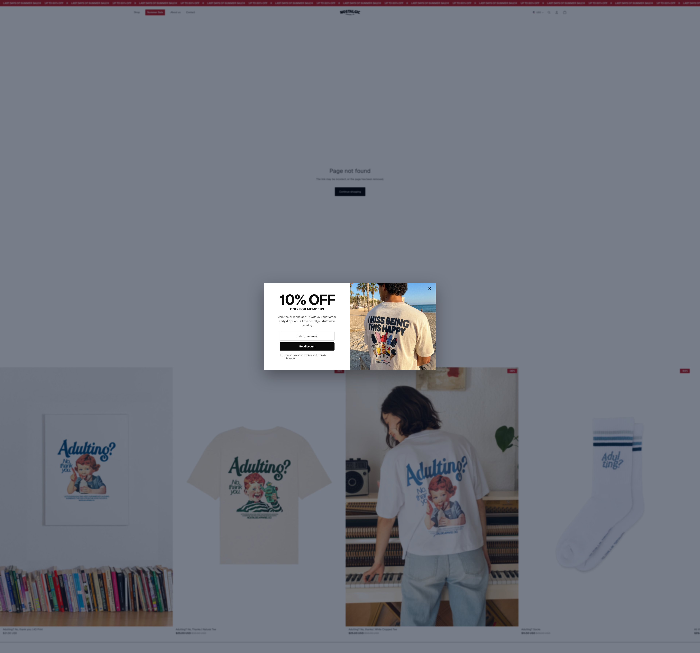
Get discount (307, 346)
